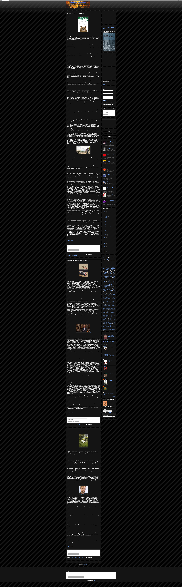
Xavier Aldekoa (113, 293)
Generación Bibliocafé (106, 270)
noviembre (106, 216)
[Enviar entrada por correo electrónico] (86, 254)
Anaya (110, 278)
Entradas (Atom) (85, 564)
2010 (105, 247)
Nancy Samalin (107, 316)
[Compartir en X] (89, 254)
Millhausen (107, 314)
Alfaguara (109, 271)
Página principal (69, 8)
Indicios (112, 308)
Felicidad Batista (105, 305)
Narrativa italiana (111, 272)
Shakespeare (110, 277)
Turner (104, 326)
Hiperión (104, 288)
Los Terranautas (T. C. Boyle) (74, 431)
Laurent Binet (106, 290)
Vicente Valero (104, 327)
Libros (109, 311)
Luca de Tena (104, 312)
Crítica (105, 276)
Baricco (113, 278)
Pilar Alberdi (104, 319)
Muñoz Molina (107, 315)
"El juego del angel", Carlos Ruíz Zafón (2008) (110, 381)
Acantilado (109, 267)
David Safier (107, 301)
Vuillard (113, 327)
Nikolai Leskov (112, 316)
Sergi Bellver (113, 322)
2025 (105, 211)
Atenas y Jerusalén (110, 373)
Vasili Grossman (112, 326)
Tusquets (105, 271)
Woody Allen (112, 328)
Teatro (108, 268)
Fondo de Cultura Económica (111, 305)
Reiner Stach (105, 277)
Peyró (113, 318)
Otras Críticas (70, 240)
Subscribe (70, 246)
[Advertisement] (110, 17)
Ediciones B (110, 287)
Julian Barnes (108, 289)
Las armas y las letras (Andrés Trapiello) (77, 260)
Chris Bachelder (109, 298)
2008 (105, 250)
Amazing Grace (109, 141)
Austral (113, 273)
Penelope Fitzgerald (105, 318)
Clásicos (113, 259)
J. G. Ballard (111, 309)
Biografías (105, 262)
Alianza (112, 275)
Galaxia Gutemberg (109, 276)
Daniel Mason (105, 300)
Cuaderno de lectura (107, 379)
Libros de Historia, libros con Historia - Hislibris (108, 353)
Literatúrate (106, 392)
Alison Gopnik (107, 295)
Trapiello (109, 284)
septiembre (106, 218)
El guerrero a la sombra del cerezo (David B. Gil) (111, 194)
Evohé (104, 274)
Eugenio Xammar (108, 304)
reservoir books (109, 329)
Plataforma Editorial (109, 319)
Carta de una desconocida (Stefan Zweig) (111, 161)
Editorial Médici (112, 302)
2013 (105, 243)
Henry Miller (111, 307)
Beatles (104, 268)
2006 (105, 252)
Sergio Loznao (110, 323)
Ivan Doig (107, 309)
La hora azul (106, 366)
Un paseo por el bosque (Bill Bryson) (76, 13)
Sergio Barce (105, 323)
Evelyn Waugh (112, 304)
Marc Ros (108, 312)
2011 (105, 246)
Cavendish (113, 297)
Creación (113, 271)
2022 (105, 237)
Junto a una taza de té (107, 386)
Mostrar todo (113, 396)
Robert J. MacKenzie (109, 321)
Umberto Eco (107, 326)
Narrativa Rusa (109, 282)
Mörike (111, 315)
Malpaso (114, 290)
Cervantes (111, 285)
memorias (105, 275)
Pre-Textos (114, 319)
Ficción (111, 263)
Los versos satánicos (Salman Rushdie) (110, 181)
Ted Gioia (108, 293)
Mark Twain (106, 291)
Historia (106, 260)
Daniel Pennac (111, 286)
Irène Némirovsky (109, 288)
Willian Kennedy (108, 328)
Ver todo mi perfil (105, 84)
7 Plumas (105, 294)
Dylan (106, 287)
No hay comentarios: (82, 254)
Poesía (114, 276)
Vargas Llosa (106, 278)
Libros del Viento (112, 311)
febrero (106, 234)
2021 (105, 238)
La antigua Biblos (107, 359)
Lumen (111, 280)
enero (106, 235)
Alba (108, 275)
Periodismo (110, 318)
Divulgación (74, 255)
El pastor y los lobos (110, 347)
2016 (105, 239)
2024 (105, 212)
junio (105, 222)
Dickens (110, 301)
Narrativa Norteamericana (79, 558)
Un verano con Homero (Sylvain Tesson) (110, 175)
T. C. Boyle (84, 558)
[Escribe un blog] (88, 254)
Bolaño (113, 295)
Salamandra (104, 284)
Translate (110, 412)
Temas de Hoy (107, 325)
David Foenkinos (110, 300)
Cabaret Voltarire (106, 285)
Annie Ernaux (113, 284)
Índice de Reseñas (77, 8)
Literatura (110, 290)
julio (105, 221)
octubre (106, 217)
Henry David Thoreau (106, 307)
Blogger (94, 580)
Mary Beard (112, 291)
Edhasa (105, 302)
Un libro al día (106, 334)
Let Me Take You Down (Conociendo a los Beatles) (100, 8)
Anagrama (111, 261)
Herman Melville (108, 308)
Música (111, 262)
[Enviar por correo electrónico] (88, 254)
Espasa (104, 304)
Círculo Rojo (105, 286)
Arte (111, 295)
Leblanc (106, 311)
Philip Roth (109, 273)
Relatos (104, 263)
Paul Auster (104, 273)
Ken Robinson (113, 289)
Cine (114, 285)
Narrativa (74, 558)
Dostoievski (113, 301)
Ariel (114, 275)
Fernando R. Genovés (109, 274)
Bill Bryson (70, 255)
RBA (76, 255)
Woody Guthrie (104, 329)
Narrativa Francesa (109, 269)
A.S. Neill (109, 294)
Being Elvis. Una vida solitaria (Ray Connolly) (110, 148)
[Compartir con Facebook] (90, 254)
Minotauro (111, 314)
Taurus (114, 277)
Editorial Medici (108, 302)
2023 (105, 213)
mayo (106, 230)
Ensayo (113, 257)
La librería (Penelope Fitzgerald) (110, 188)
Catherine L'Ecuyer (108, 297)
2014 (105, 242)
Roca (106, 322)
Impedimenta (71, 558)
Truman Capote (112, 325)
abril (105, 231)
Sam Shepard (109, 322)
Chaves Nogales (105, 298)
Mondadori (109, 281)
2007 (105, 251)
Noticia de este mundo (86, 8)
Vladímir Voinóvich (109, 327)
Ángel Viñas (113, 329)
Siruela (105, 293)
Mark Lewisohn (112, 312)
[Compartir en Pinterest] (91, 254)
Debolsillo (105, 272)
